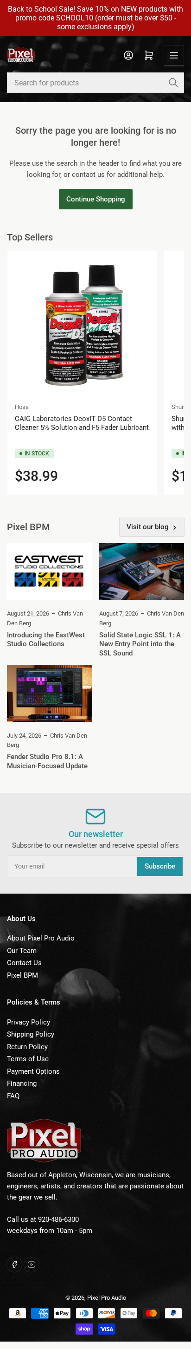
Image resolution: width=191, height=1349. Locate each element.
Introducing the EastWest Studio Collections (46, 640)
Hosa (22, 406)
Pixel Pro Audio (106, 1297)
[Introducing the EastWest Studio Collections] (49, 571)
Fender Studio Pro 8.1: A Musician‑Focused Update (47, 761)
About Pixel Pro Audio (41, 938)
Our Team (22, 951)
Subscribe (160, 866)
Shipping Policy (30, 1034)
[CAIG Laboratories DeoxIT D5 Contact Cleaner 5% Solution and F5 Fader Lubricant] (82, 325)
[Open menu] (174, 55)
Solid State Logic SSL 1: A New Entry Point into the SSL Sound (140, 644)
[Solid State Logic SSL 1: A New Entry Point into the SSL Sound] (142, 571)
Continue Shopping (95, 199)
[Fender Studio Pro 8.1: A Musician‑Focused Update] (49, 693)
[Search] (173, 82)
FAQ (13, 1096)
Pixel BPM (22, 975)
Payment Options (33, 1071)
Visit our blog (148, 527)
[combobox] (95, 82)
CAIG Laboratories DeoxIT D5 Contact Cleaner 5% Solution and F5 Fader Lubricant (82, 423)
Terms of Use (28, 1059)
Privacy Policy (28, 1022)
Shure (179, 406)
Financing (22, 1083)
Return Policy (27, 1047)
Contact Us (24, 963)
